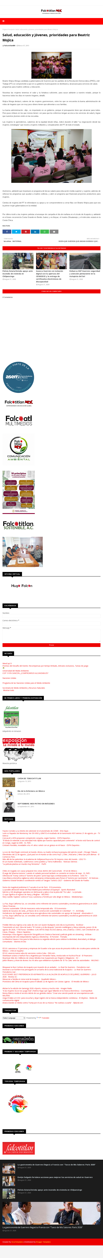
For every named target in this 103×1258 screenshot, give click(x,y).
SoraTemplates (17, 1242)
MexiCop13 (7, 663)
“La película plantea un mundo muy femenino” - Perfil (24, 864)
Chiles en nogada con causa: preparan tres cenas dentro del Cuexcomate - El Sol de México (40, 871)
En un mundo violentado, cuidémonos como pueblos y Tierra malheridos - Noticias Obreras (40, 861)
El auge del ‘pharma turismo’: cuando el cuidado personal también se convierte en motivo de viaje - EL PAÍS (46, 873)
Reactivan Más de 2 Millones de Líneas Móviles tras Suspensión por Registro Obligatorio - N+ (41, 958)
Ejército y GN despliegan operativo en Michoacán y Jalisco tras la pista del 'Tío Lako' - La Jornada (42, 892)
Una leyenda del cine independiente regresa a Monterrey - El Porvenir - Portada (35, 937)
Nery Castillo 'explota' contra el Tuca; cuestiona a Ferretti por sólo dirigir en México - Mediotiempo (43, 897)
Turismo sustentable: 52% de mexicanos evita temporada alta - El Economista (34, 908)
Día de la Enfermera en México (31, 791)
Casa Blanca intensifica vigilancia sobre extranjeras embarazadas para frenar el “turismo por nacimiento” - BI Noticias (50, 878)
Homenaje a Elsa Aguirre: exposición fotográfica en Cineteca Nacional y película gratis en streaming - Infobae (47, 934)
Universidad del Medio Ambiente (16, 671)
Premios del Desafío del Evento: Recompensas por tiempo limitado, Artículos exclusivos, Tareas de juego (45, 666)
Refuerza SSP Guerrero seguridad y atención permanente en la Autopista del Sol (84, 273)
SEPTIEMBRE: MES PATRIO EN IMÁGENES (36, 804)
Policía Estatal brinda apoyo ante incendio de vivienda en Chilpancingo (18, 273)
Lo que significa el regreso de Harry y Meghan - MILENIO (26, 894)
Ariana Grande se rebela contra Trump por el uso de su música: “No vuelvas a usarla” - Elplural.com (43, 1003)
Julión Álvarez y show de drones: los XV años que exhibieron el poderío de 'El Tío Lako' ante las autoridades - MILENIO (51, 960)
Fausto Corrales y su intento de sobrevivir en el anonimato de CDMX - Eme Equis (35, 831)
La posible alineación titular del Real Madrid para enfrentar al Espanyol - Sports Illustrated (39, 889)
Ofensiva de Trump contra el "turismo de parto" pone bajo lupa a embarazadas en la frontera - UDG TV (45, 875)
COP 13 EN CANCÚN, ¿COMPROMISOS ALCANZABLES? (25, 673)
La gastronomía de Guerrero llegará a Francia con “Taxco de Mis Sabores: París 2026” (57, 1165)
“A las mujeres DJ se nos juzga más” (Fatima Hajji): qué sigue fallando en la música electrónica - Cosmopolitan (47, 991)
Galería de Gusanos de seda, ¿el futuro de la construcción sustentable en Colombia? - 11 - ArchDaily (43, 911)
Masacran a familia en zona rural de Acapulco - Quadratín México (29, 979)
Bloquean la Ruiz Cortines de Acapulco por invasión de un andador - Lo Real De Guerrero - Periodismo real (46, 967)
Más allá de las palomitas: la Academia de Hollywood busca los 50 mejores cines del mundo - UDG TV (44, 859)
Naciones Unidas (9, 678)
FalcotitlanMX (9, 46)
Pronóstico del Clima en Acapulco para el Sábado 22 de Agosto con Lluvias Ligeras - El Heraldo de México (46, 981)
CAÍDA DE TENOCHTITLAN (29, 778)
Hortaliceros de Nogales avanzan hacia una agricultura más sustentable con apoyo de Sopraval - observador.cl (48, 913)
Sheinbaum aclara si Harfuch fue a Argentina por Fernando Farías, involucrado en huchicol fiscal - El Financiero (47, 955)
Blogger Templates (43, 1242)
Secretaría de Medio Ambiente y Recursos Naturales (24, 688)
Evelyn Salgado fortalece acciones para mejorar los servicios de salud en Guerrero (55, 1177)
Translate (45, 1018)
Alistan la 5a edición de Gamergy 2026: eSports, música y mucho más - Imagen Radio (37, 988)
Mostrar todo (8, 690)
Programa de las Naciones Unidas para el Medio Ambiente (26, 683)
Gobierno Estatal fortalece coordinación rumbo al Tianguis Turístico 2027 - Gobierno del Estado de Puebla (46, 880)
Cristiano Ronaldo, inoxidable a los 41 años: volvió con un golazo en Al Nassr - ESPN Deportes (41, 845)
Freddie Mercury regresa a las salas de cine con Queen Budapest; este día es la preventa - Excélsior (43, 925)
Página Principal (8, 29)
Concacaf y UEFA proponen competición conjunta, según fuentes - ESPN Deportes (36, 838)
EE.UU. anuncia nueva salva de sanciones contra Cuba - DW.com (29, 953)
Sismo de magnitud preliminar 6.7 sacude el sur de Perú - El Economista (32, 887)
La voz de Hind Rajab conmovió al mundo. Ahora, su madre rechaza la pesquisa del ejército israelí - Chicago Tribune (50, 852)
